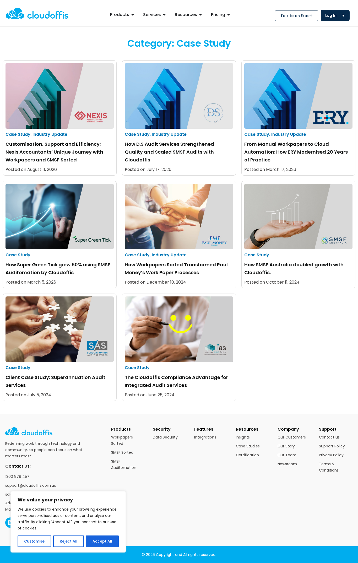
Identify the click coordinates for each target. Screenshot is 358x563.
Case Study (18, 134)
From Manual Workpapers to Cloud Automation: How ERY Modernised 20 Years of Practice (296, 152)
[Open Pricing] (228, 15)
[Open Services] (164, 15)
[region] (68, 522)
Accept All (102, 541)
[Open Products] (133, 15)
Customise (34, 541)
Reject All (68, 541)
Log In (335, 15)
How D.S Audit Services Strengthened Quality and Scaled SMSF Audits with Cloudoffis (169, 152)
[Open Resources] (200, 15)
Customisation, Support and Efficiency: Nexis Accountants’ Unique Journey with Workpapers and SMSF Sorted (54, 152)
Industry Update (49, 134)
